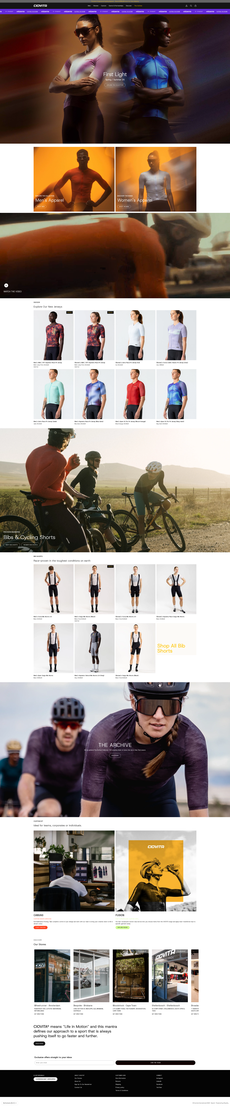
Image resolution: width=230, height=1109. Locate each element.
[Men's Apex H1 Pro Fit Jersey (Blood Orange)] (136, 394)
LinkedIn (158, 1081)
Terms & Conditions (122, 1090)
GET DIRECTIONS (39, 1014)
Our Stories (78, 1078)
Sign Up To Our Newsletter (83, 1084)
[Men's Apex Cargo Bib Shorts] (54, 648)
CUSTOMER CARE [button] (121, 1075)
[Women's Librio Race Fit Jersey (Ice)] (136, 335)
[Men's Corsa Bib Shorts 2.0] (54, 589)
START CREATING (40, 927)
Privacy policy (120, 1087)
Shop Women (124, 206)
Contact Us (78, 1087)
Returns (118, 1081)
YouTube (159, 1087)
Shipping (118, 1084)
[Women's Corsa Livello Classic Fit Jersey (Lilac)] (176, 335)
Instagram (159, 1078)
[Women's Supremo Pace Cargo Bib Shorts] (176, 589)
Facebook (159, 1084)
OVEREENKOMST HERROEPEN (45, 1079)
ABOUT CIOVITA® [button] (79, 1075)
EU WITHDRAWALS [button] (39, 1075)
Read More (39, 1043)
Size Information (121, 1078)
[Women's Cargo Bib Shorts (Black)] (136, 648)
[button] (89, 6)
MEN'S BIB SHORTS (12, 545)
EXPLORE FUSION (122, 927)
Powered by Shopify (222, 1103)
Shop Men (41, 206)
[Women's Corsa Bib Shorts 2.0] (136, 589)
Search (213, 1103)
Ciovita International (200, 1103)
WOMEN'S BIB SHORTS (31, 545)
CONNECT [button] (159, 1075)
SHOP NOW (114, 755)
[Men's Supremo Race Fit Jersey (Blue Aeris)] (95, 394)
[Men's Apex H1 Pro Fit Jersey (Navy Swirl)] (176, 394)
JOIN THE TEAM (155, 1063)
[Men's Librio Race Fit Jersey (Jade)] (54, 394)
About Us (77, 1081)
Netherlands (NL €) (9, 1103)
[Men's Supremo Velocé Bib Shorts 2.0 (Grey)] (95, 648)
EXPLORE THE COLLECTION (115, 85)
